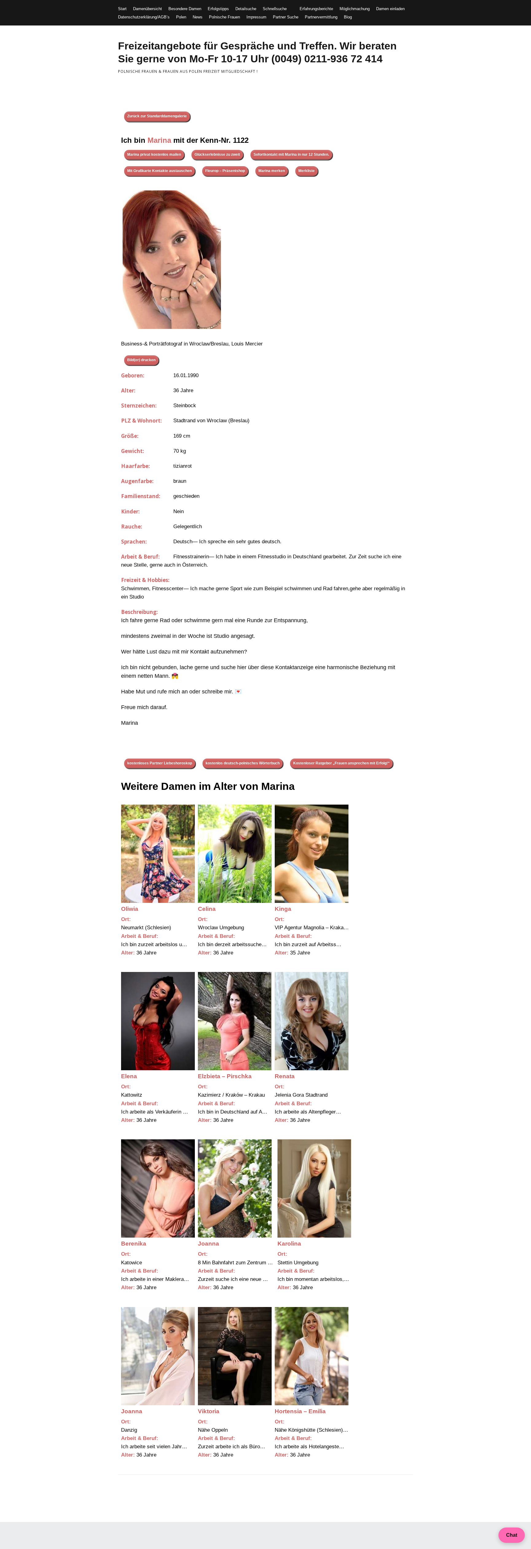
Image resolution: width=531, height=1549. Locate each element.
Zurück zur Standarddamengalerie (157, 116)
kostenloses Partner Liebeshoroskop (159, 763)
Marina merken (271, 171)
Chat (511, 1535)
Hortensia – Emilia (300, 1411)
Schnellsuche (275, 8)
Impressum (256, 17)
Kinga (283, 909)
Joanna (208, 1243)
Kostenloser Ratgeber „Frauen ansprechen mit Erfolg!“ (341, 763)
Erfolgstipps (218, 8)
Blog (348, 17)
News (198, 17)
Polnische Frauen (224, 17)
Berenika (133, 1243)
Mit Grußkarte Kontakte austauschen (159, 171)
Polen (181, 17)
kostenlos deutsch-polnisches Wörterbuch (243, 763)
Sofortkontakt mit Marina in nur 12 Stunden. (291, 154)
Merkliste (306, 171)
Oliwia (129, 909)
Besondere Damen (184, 8)
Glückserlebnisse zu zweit (217, 154)
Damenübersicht (147, 8)
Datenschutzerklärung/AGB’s (144, 17)
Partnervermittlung (321, 17)
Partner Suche (285, 17)
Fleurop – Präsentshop (225, 171)
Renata (285, 1076)
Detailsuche (245, 8)
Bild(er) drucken (141, 360)
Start (122, 8)
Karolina (289, 1243)
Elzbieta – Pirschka (225, 1076)
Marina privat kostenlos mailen (154, 154)
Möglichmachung (355, 8)
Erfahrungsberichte (316, 8)
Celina (207, 909)
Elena (129, 1076)
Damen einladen (390, 8)
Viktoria (208, 1411)
